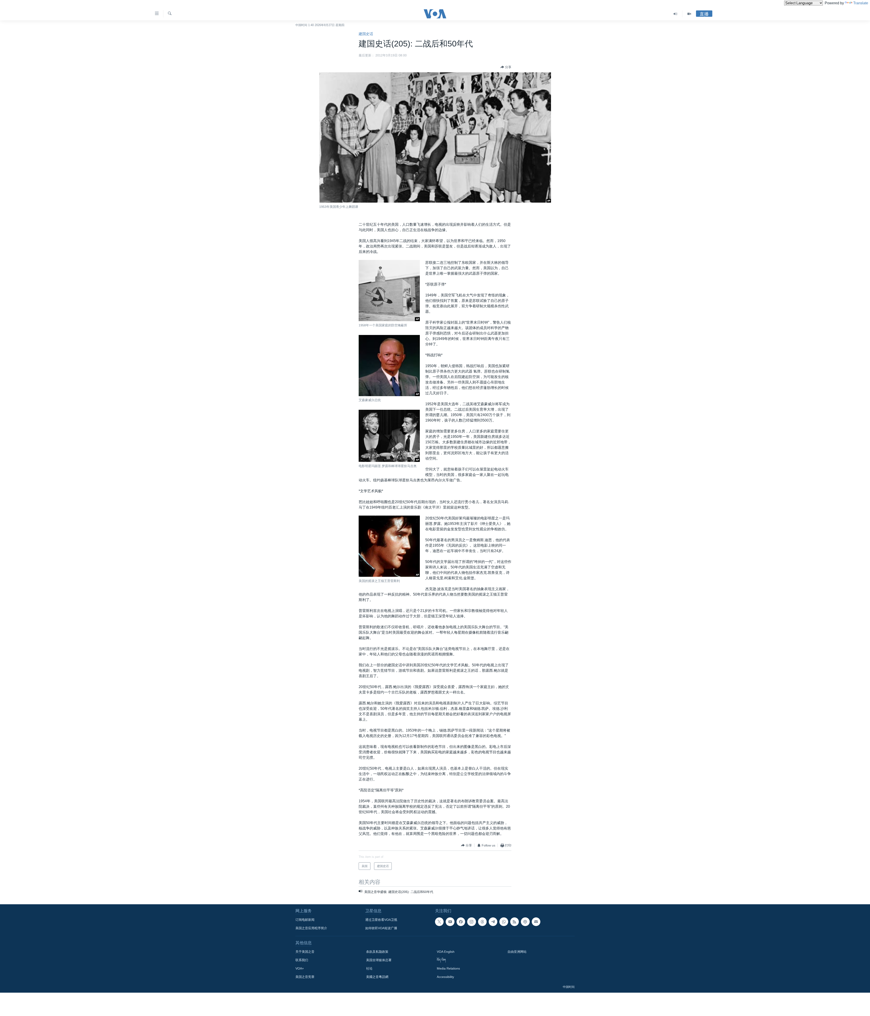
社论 (369, 968)
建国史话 (366, 34)
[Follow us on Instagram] (471, 921)
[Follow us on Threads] (482, 921)
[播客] (525, 921)
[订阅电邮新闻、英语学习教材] (536, 921)
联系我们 (301, 960)
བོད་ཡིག (441, 960)
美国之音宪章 (304, 977)
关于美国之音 (304, 951)
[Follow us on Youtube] (450, 921)
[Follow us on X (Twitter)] (439, 921)
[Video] (689, 13)
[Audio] (675, 13)
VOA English (445, 951)
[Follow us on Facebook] (461, 921)
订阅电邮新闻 (304, 919)
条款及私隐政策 (377, 951)
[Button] (505, 67)
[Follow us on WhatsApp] (503, 921)
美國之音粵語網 (377, 977)
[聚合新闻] (514, 921)
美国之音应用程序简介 (311, 928)
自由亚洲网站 (517, 951)
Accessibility (445, 977)
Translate (860, 3)
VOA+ (299, 968)
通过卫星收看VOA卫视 (381, 919)
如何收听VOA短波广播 (381, 928)
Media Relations (448, 968)
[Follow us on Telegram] (493, 921)
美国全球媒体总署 (379, 960)
